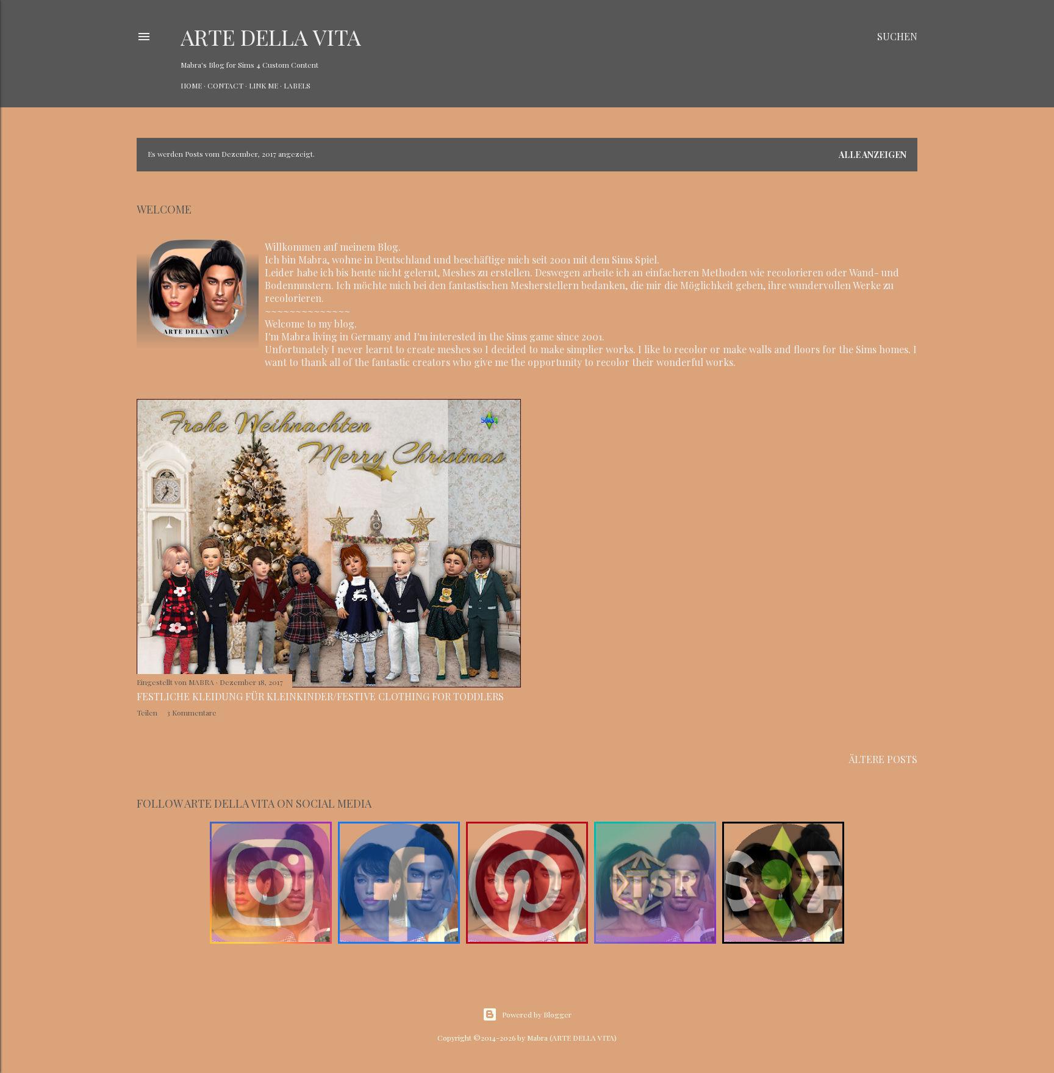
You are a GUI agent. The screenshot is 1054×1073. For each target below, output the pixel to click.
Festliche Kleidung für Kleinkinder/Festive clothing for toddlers (320, 696)
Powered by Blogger (537, 1014)
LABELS (297, 85)
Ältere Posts (883, 759)
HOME (191, 85)
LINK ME (263, 85)
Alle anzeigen (872, 154)
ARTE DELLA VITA (271, 36)
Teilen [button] (147, 712)
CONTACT (225, 85)
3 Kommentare (192, 712)
